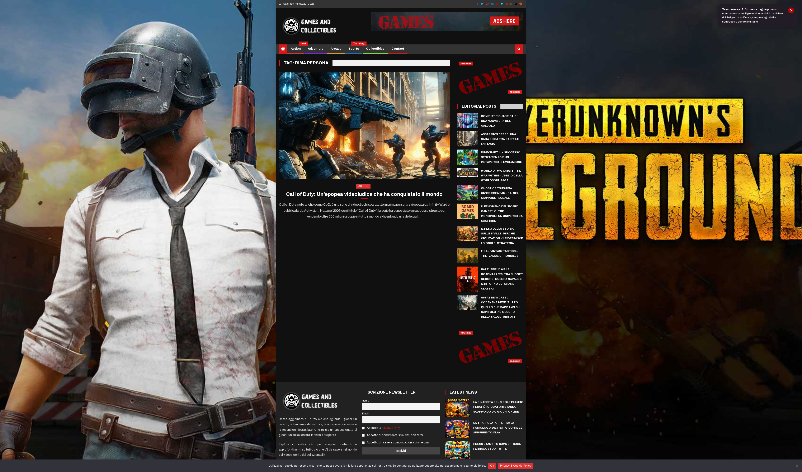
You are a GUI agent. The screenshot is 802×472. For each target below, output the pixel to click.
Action (297, 47)
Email (365, 413)
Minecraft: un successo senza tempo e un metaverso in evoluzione (501, 157)
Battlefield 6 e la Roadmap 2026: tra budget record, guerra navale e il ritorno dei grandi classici (502, 279)
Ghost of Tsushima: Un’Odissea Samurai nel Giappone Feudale (500, 193)
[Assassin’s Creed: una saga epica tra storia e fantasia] (467, 138)
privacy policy (391, 427)
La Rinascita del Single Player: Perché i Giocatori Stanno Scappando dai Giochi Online (498, 407)
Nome (365, 400)
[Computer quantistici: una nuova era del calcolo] (467, 120)
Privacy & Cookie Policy (515, 465)
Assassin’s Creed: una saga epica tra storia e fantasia (500, 139)
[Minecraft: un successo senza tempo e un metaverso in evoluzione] (467, 157)
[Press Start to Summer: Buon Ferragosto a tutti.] (457, 450)
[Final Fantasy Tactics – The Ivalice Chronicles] (467, 255)
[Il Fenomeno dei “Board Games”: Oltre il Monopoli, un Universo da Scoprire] (467, 211)
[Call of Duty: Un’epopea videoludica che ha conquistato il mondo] (364, 125)
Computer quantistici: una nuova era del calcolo (499, 121)
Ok (492, 465)
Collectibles (375, 48)
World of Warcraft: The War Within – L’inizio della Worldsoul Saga (502, 175)
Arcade (336, 48)
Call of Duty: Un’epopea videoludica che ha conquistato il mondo (364, 194)
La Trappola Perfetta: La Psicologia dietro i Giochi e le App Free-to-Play (497, 428)
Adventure (316, 48)
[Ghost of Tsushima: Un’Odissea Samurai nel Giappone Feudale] (467, 192)
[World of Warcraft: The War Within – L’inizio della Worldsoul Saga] (467, 172)
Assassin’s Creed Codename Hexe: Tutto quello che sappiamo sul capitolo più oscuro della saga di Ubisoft (501, 307)
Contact (398, 48)
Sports (355, 47)
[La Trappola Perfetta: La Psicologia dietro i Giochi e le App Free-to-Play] (457, 429)
